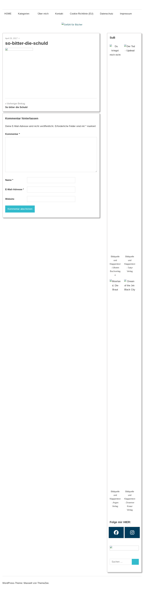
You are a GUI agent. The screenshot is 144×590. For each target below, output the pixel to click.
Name (9, 180)
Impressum (126, 13)
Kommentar (12, 134)
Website (9, 199)
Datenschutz (106, 13)
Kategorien (23, 13)
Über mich (43, 13)
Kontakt (59, 13)
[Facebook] (116, 532)
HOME (7, 13)
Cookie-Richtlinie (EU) (81, 13)
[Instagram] (132, 532)
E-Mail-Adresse (14, 189)
